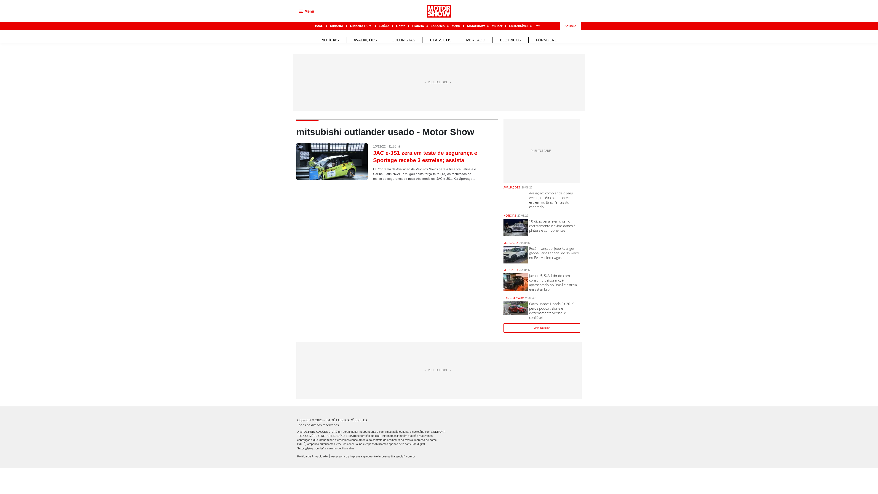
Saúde (384, 26)
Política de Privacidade (312, 456)
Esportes (438, 26)
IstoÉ (319, 26)
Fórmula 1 (546, 40)
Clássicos (440, 40)
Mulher (497, 26)
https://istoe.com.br (310, 448)
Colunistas (403, 40)
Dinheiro (336, 26)
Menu (456, 26)
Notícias (330, 40)
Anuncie (570, 26)
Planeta (418, 26)
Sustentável (518, 26)
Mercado (475, 40)
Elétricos (510, 40)
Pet (537, 26)
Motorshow (476, 26)
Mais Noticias (541, 328)
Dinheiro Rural (361, 26)
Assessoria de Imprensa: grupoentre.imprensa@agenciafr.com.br (373, 456)
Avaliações (365, 40)
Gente (400, 26)
